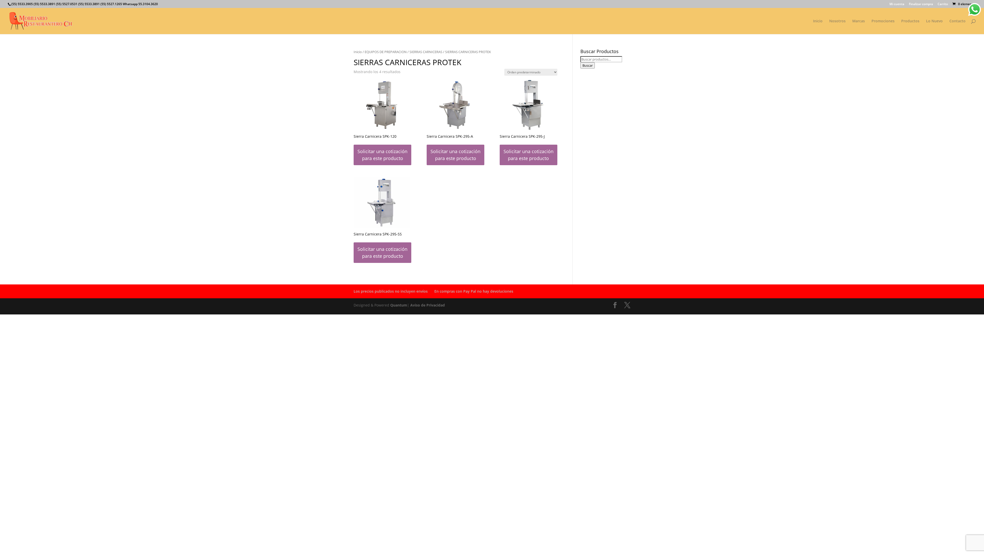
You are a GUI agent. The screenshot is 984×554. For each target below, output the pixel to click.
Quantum (398, 305)
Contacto (957, 21)
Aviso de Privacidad (427, 305)
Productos (910, 21)
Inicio (818, 21)
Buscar (587, 65)
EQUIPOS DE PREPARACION (386, 52)
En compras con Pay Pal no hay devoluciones (473, 291)
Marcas (858, 21)
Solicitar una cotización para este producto (382, 154)
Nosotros (837, 21)
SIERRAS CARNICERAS (425, 52)
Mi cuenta (896, 4)
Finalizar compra (921, 4)
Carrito (943, 4)
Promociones (883, 21)
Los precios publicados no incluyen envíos (391, 291)
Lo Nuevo (934, 21)
